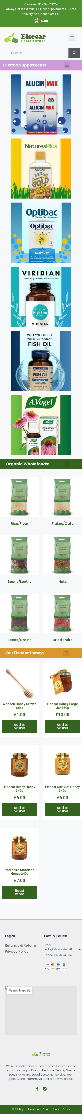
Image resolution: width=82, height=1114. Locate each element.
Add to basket (19, 726)
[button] (71, 37)
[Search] (74, 53)
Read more (19, 892)
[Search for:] (38, 53)
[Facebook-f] (37, 1089)
